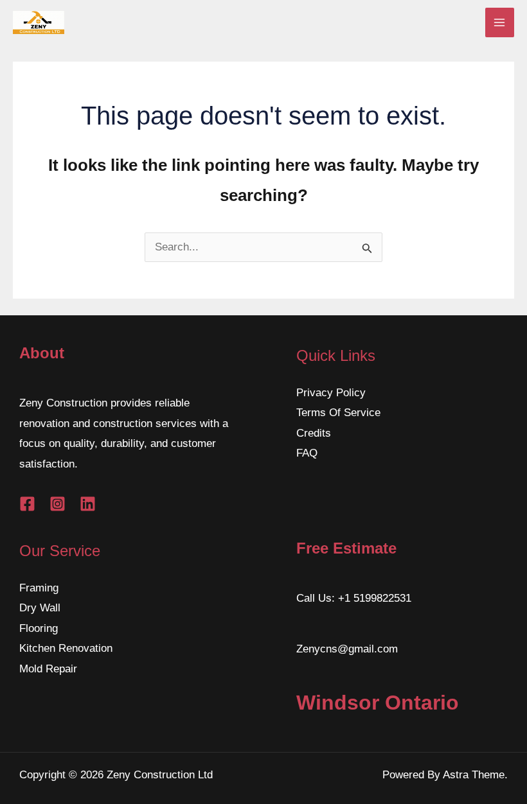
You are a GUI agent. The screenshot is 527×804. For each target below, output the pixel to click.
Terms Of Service (338, 412)
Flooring (38, 628)
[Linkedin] (88, 504)
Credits (313, 433)
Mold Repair (48, 669)
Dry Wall (39, 608)
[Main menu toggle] (500, 22)
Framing (38, 588)
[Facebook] (27, 504)
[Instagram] (57, 504)
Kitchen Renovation (65, 648)
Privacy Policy (331, 393)
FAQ (306, 453)
